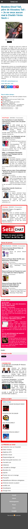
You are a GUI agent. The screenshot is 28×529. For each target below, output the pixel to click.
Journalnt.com (7, 462)
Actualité (14, 511)
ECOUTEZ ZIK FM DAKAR (10, 413)
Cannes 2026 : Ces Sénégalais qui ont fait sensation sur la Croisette (13, 137)
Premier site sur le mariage (11, 475)
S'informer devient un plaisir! (11, 483)
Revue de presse (6, 245)
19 (16, 108)
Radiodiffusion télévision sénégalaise (13, 480)
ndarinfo (5, 472)
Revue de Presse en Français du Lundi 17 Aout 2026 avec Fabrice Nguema (14, 271)
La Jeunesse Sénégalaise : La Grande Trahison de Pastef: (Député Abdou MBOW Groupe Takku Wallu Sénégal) (13, 381)
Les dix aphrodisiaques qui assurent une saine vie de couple (13, 334)
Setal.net (14, 2)
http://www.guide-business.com (12, 460)
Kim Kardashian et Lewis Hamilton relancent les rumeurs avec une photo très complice (13, 121)
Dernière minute (7, 454)
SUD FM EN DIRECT (9, 423)
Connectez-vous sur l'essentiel (12, 447)
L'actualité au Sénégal (9, 467)
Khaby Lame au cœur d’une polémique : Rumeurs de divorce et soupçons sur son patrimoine (14, 172)
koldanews (6, 465)
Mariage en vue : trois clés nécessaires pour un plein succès (14, 304)
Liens (14, 508)
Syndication (18, 515)
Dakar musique (7, 449)
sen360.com (6, 485)
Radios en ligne (7, 402)
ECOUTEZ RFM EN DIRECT (11, 432)
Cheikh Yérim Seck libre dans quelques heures (14, 96)
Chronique (5, 207)
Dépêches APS (7, 452)
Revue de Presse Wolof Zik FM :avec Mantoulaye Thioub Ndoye (13, 259)
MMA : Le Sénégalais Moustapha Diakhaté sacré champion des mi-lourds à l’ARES (12, 154)
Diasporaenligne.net (8, 457)
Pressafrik (6, 478)
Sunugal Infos (7, 490)
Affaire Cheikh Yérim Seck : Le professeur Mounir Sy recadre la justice (12, 105)
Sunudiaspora (7, 488)
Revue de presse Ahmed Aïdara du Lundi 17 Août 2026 (12, 248)
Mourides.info (7, 470)
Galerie (14, 498)
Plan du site (10, 515)
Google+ (3, 350)
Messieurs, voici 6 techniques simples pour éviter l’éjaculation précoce (13, 317)
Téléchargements (14, 501)
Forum (14, 504)
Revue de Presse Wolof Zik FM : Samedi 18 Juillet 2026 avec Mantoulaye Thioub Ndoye (12, 285)
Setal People (5, 117)
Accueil (14, 495)
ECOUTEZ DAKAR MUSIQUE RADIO (13, 404)
